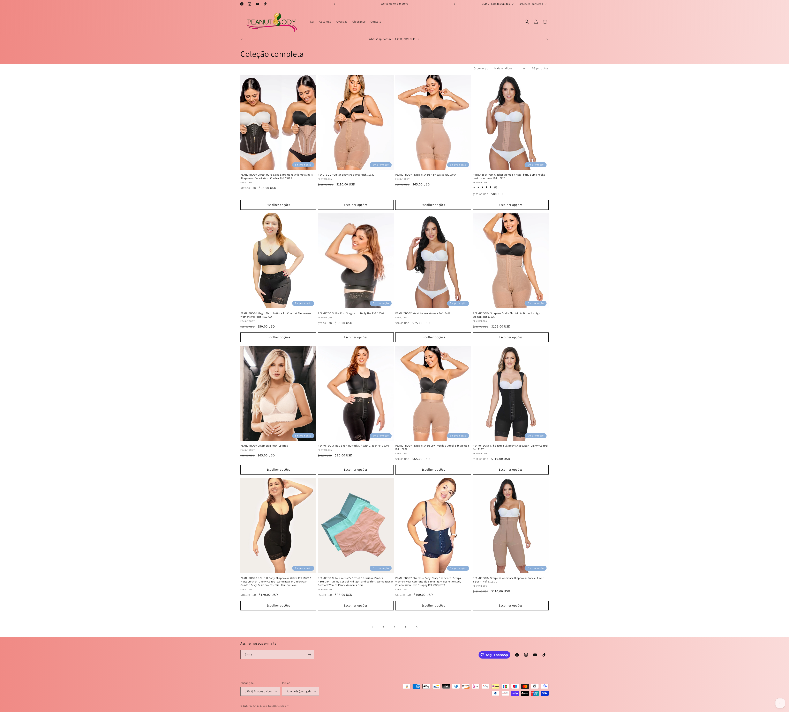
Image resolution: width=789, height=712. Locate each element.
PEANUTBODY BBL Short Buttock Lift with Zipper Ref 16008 (353, 445)
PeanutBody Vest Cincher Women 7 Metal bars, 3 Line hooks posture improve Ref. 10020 (509, 176)
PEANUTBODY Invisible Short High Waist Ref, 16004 (425, 174)
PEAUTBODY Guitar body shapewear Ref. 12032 (346, 174)
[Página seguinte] (416, 627)
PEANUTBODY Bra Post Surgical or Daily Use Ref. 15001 (351, 313)
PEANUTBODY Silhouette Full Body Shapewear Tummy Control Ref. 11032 (510, 447)
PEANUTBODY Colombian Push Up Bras (264, 445)
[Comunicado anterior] (334, 4)
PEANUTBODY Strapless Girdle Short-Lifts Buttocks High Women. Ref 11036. (506, 315)
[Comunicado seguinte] (454, 4)
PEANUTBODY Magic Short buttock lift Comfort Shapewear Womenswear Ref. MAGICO (275, 315)
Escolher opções (278, 205)
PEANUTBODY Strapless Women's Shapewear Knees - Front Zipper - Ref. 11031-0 (508, 580)
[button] (526, 21)
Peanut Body (255, 705)
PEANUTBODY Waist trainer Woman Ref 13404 (422, 313)
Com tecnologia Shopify (275, 705)
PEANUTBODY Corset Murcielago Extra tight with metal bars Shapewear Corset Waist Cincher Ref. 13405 (276, 176)
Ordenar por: (482, 68)
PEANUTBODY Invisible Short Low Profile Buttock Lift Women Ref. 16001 (432, 447)
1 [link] (372, 627)
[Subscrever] (309, 654)
